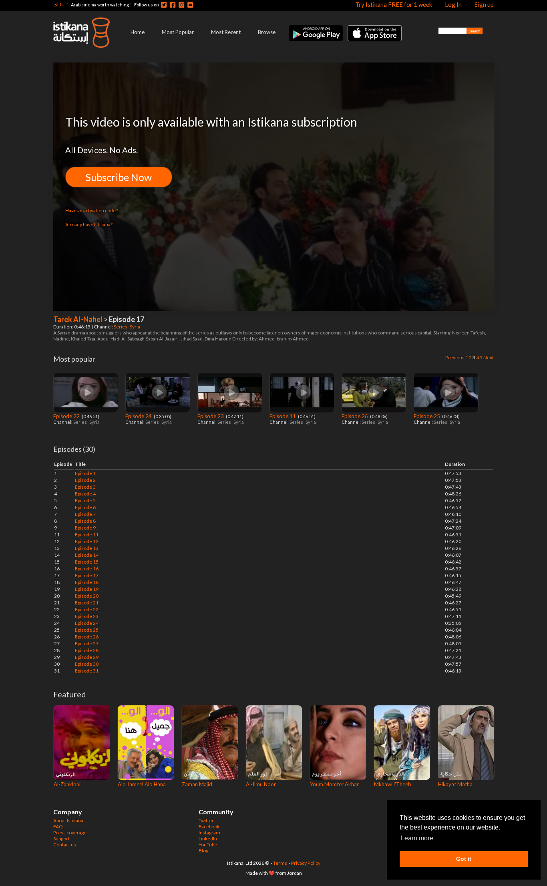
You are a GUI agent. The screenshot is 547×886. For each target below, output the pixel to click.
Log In (453, 4)
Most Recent (226, 32)
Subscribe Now (119, 177)
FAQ (58, 827)
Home (138, 32)
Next (488, 357)
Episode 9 (85, 528)
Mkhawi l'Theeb (392, 784)
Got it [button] (463, 859)
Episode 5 (85, 500)
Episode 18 (87, 582)
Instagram (209, 833)
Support (61, 839)
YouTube (208, 845)
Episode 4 (85, 494)
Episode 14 (87, 555)
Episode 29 (87, 657)
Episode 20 (87, 596)
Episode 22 (67, 416)
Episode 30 (87, 664)
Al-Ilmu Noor (261, 784)
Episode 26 (355, 416)
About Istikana (68, 821)
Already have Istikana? (89, 225)
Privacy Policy (305, 863)
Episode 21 (87, 603)
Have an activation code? (91, 210)
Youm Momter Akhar (334, 784)
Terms (280, 863)
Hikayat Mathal (456, 784)
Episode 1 (85, 473)
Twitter (206, 821)
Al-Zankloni (67, 784)
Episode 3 (85, 487)
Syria (135, 327)
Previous (455, 357)
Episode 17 (87, 575)
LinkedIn (208, 839)
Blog (203, 851)
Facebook (209, 827)
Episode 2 (85, 480)
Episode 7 (85, 514)
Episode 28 (87, 650)
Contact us (64, 845)
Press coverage (69, 833)
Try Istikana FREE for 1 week (393, 4)
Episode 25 (427, 416)
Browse (267, 32)
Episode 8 (85, 521)
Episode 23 (211, 416)
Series (121, 327)
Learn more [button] (417, 838)
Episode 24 (139, 416)
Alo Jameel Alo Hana (142, 784)
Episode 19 (87, 589)
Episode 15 (87, 562)
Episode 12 (87, 541)
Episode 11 (283, 416)
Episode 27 (87, 643)
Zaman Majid (197, 784)
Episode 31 (87, 671)
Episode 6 (85, 507)
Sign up (484, 4)
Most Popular (178, 32)
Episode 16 (87, 569)
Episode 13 (87, 548)
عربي (58, 3)
